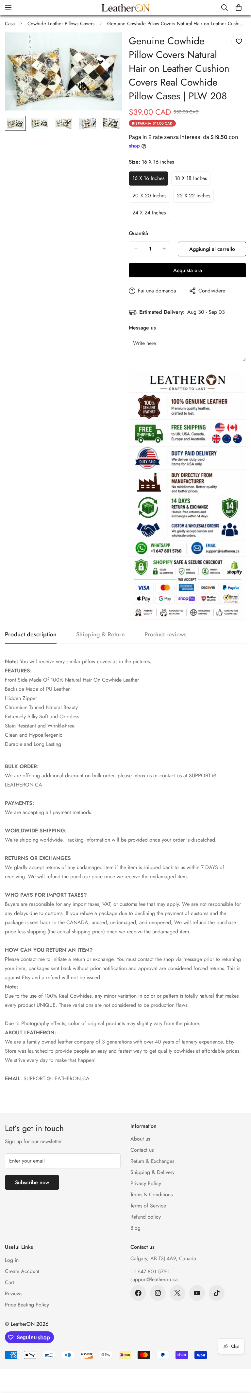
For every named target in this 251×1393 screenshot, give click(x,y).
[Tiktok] (217, 1293)
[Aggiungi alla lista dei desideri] (238, 41)
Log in (12, 1260)
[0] (238, 7)
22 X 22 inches (195, 197)
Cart (9, 1282)
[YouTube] (197, 1293)
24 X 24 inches (150, 214)
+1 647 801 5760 (150, 1271)
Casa (10, 23)
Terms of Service (148, 1205)
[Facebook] (138, 1293)
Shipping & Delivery (152, 1172)
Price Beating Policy (27, 1304)
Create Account (22, 1271)
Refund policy (145, 1217)
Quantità (138, 233)
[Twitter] (177, 1293)
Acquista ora (187, 270)
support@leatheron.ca (154, 1279)
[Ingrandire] (108, 46)
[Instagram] (158, 1293)
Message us (142, 327)
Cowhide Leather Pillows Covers (60, 23)
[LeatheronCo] (125, 7)
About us (140, 1139)
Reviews (13, 1293)
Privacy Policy (145, 1183)
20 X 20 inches (151, 197)
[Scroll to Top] (238, 1357)
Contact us (142, 1150)
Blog (135, 1228)
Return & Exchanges (152, 1161)
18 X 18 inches (192, 180)
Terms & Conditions (151, 1194)
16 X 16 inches (150, 180)
